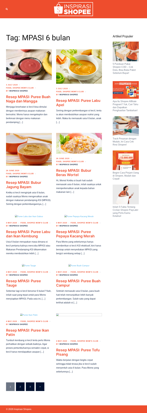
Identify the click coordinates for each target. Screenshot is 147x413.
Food (8, 88)
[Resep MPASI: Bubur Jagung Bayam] (29, 149)
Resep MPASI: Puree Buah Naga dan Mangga (28, 99)
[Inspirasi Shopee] (73, 9)
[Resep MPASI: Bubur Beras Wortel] (79, 143)
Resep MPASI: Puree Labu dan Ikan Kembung (28, 234)
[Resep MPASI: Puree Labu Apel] (79, 66)
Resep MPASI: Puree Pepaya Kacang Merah (75, 234)
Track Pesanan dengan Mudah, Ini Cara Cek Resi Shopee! (124, 141)
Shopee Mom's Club (23, 88)
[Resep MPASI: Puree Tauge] (29, 265)
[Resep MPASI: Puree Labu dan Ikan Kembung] (29, 216)
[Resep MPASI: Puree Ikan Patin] (29, 315)
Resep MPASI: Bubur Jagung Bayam (23, 184)
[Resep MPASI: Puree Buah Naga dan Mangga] (29, 64)
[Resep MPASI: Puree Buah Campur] (78, 265)
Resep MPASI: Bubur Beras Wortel (73, 172)
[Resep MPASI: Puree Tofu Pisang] (79, 324)
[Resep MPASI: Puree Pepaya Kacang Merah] (79, 216)
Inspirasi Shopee (18, 91)
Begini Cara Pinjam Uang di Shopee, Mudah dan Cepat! (126, 175)
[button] (7, 9)
